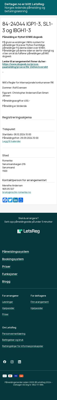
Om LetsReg (9, 327)
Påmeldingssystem (15, 251)
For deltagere (38, 295)
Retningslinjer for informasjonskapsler (22, 346)
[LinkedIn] (19, 362)
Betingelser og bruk (12, 339)
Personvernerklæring (13, 333)
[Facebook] (4, 362)
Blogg (6, 281)
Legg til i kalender (11, 141)
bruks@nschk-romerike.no (16, 192)
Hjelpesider (8, 308)
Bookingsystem (13, 259)
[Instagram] (12, 362)
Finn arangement (40, 301)
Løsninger (7, 301)
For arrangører (10, 295)
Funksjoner (10, 274)
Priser (6, 266)
